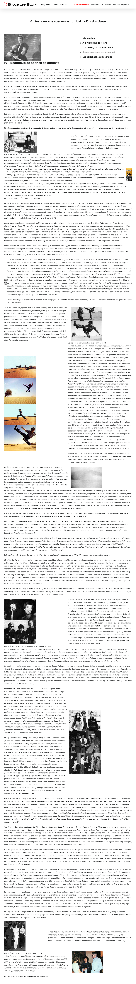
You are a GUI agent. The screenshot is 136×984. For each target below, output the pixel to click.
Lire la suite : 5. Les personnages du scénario (26, 976)
